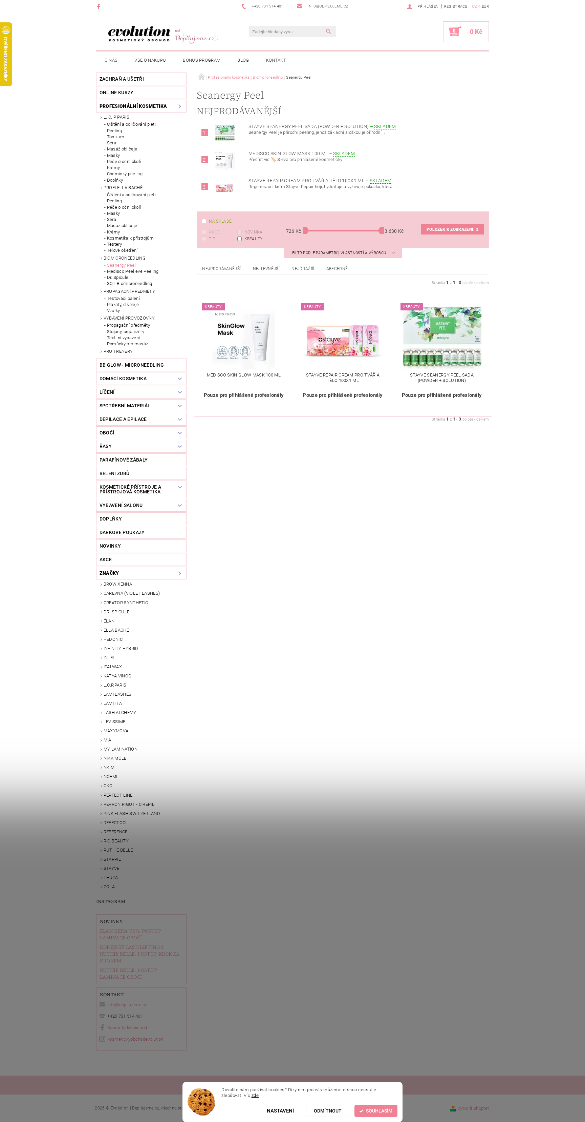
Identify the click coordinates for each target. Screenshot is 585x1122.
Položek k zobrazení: (452, 229)
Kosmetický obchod (127, 1027)
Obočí (107, 432)
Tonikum (115, 136)
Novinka (253, 232)
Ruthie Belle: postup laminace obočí (128, 973)
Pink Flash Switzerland (132, 813)
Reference (116, 831)
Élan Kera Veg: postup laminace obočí (130, 934)
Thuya (111, 877)
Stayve (112, 868)
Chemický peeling (125, 173)
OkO (108, 785)
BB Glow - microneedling (132, 365)
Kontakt (276, 60)
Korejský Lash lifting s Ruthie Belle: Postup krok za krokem (140, 954)
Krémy (113, 167)
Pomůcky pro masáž (127, 343)
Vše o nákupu (150, 60)
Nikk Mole (115, 758)
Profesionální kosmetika (133, 106)
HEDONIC (113, 639)
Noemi (110, 776)
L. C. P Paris (116, 117)
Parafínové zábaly (124, 460)
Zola (109, 886)
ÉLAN (109, 621)
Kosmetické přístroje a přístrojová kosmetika (130, 489)
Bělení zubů (115, 473)
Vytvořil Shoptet (473, 1108)
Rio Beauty (116, 840)
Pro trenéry (118, 351)
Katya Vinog (118, 675)
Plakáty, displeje (123, 304)
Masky (113, 155)
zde (255, 1095)
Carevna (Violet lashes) (132, 593)
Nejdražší (302, 268)
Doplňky (115, 180)
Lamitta (113, 703)
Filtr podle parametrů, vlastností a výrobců (339, 253)
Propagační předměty (129, 291)
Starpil (112, 859)
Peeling (114, 130)
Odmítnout (328, 1111)
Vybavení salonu (121, 505)
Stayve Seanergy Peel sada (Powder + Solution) (322, 126)
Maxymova (116, 730)
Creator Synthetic (126, 602)
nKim (109, 767)
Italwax (113, 666)
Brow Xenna (118, 584)
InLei (109, 657)
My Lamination (120, 749)
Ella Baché (116, 630)
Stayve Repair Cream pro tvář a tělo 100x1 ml (319, 180)
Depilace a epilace (123, 419)
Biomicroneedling (125, 258)
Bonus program (201, 60)
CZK (476, 6)
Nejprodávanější (221, 268)
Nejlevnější (266, 268)
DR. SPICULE (117, 611)
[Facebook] (99, 6)
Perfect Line (118, 795)
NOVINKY (110, 546)
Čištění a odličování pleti (131, 124)
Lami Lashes (118, 694)
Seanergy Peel (121, 265)
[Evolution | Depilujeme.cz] (162, 35)
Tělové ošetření (122, 250)
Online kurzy (117, 92)
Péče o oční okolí (124, 161)
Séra (111, 142)
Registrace (455, 6)
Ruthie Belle (118, 850)
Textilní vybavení (123, 337)
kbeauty (253, 239)
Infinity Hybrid (121, 648)
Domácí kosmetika (123, 378)
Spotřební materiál (125, 405)
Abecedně (337, 268)
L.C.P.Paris (115, 685)
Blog (243, 60)
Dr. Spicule (118, 277)
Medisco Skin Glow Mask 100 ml (301, 153)
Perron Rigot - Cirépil (129, 804)
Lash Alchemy (120, 712)
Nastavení (280, 1111)
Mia (107, 739)
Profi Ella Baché (123, 187)
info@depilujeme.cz (127, 1004)
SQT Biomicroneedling (129, 283)
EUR (485, 6)
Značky (109, 573)
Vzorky (113, 310)
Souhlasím (379, 1111)
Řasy (106, 446)
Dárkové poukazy (122, 532)
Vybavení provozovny (129, 318)
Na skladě (220, 221)
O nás (111, 60)
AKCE (106, 559)
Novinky (111, 921)
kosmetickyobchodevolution (135, 1039)
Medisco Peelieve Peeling (133, 271)
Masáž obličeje (122, 148)
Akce (214, 232)
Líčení (107, 392)
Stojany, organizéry (125, 331)
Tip (212, 239)
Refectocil (116, 822)
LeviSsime (115, 721)
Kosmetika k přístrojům (130, 238)
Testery (114, 244)
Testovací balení (123, 298)
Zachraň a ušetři (122, 79)
